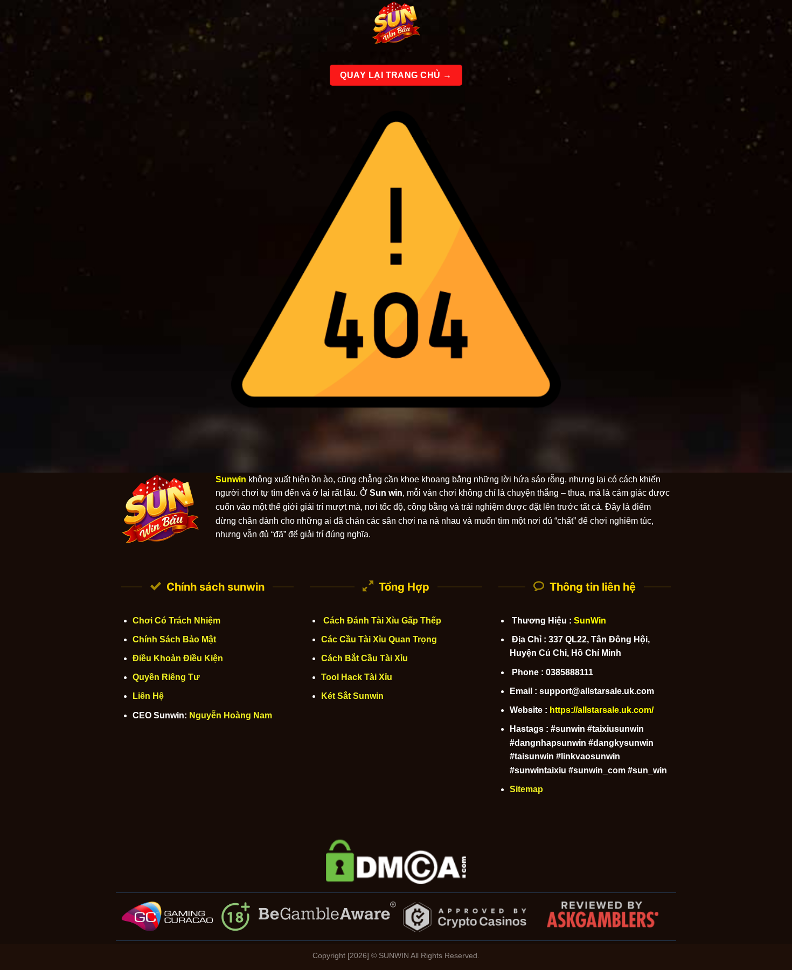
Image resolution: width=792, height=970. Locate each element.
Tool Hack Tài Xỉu (356, 677)
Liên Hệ (148, 696)
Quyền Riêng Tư (166, 677)
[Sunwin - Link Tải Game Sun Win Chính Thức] (396, 24)
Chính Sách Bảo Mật (174, 639)
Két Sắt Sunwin (352, 696)
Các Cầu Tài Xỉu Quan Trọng (379, 639)
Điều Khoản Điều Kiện (178, 658)
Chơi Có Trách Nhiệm (176, 620)
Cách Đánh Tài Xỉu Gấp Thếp (381, 620)
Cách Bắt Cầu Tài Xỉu (364, 658)
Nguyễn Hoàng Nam (230, 715)
